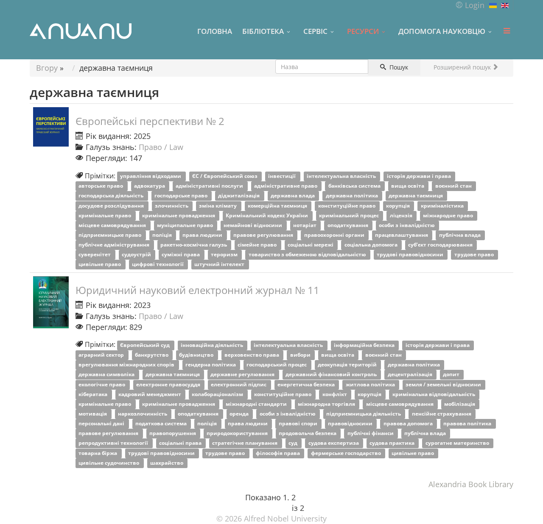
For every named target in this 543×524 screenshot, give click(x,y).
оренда (240, 413)
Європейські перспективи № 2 (150, 121)
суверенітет (95, 254)
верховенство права (252, 355)
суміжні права (181, 254)
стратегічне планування (245, 443)
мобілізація (460, 404)
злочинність (172, 205)
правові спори (299, 423)
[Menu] (506, 31)
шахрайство (167, 462)
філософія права (278, 453)
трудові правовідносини (411, 254)
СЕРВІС (315, 31)
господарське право (181, 196)
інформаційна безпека (365, 345)
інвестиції (282, 176)
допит (452, 374)
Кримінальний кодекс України (267, 215)
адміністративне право (286, 186)
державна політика (352, 196)
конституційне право (347, 205)
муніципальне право (185, 225)
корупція (398, 205)
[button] (469, 5)
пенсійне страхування (442, 413)
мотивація (93, 413)
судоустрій (137, 254)
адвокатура (150, 186)
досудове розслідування (111, 205)
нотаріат (305, 225)
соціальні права (181, 443)
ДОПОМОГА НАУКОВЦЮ (441, 31)
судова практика (392, 443)
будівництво (197, 355)
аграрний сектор (101, 355)
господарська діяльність (111, 196)
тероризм (225, 254)
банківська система (355, 186)
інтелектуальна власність (342, 176)
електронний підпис (239, 384)
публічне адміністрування (114, 244)
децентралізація (411, 374)
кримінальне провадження (179, 215)
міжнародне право (448, 215)
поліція (162, 234)
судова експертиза (334, 443)
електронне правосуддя (169, 384)
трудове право (474, 254)
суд (293, 443)
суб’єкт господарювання (441, 244)
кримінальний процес (349, 215)
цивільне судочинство (109, 462)
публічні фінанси (371, 433)
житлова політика (371, 384)
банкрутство (152, 355)
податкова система (161, 423)
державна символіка (107, 374)
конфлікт (335, 394)
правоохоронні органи (335, 234)
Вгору (47, 68)
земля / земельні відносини (444, 384)
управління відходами (151, 176)
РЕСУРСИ (363, 31)
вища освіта (408, 186)
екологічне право (102, 384)
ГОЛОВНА (214, 31)
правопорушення (173, 433)
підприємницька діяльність (364, 413)
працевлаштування (402, 234)
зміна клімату (218, 205)
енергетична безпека (306, 384)
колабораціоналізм (218, 394)
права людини (203, 234)
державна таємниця (416, 196)
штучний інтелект (220, 264)
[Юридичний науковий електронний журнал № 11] (51, 302)
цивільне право (100, 264)
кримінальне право (105, 215)
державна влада (293, 196)
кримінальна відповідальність (434, 394)
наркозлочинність (143, 413)
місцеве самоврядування (112, 225)
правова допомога (408, 423)
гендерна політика (211, 365)
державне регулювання (243, 374)
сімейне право (258, 244)
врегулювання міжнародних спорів (127, 365)
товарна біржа (98, 453)
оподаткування (348, 225)
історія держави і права (419, 176)
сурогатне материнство (457, 443)
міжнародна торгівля (327, 404)
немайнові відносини (253, 225)
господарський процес (277, 365)
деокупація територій (348, 365)
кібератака (93, 394)
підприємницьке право (110, 234)
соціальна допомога (371, 244)
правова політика (468, 423)
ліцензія (402, 215)
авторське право (101, 186)
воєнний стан (454, 186)
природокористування (238, 433)
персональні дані (102, 423)
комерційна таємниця (278, 205)
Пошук (398, 67)
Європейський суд (145, 345)
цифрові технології (158, 264)
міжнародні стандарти (257, 404)
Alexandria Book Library (470, 484)
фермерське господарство (346, 453)
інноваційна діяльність (212, 345)
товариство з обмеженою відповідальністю (308, 254)
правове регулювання (263, 234)
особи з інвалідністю (407, 225)
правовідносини (351, 423)
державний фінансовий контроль (331, 374)
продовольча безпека (308, 433)
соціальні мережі (311, 244)
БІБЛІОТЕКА (263, 31)
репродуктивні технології (113, 443)
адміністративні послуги (210, 186)
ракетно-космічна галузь (194, 244)
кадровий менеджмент (150, 394)
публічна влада (460, 234)
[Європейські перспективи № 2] (51, 127)
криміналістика (443, 205)
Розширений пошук (463, 67)
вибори (301, 355)
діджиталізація (239, 196)
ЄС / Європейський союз (225, 176)
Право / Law (161, 147)
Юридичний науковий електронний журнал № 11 (197, 290)
